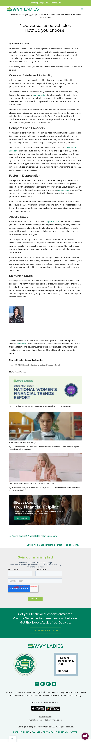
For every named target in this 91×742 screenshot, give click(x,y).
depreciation (63, 190)
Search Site (56, 3)
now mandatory (40, 95)
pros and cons (54, 221)
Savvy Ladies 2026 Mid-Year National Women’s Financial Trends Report (40, 406)
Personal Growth (53, 365)
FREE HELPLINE (21, 732)
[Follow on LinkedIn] (48, 684)
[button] (85, 736)
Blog (25, 365)
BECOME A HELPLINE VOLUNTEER (60, 732)
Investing (41, 365)
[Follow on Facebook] (37, 684)
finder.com (21, 344)
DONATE (36, 732)
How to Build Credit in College (22, 442)
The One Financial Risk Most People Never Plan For (31, 483)
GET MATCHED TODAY (45, 630)
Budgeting (32, 365)
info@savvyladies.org (53, 720)
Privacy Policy (45, 717)
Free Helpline (36, 3)
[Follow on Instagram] (42, 684)
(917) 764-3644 (35, 720)
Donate (46, 3)
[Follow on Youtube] (54, 684)
